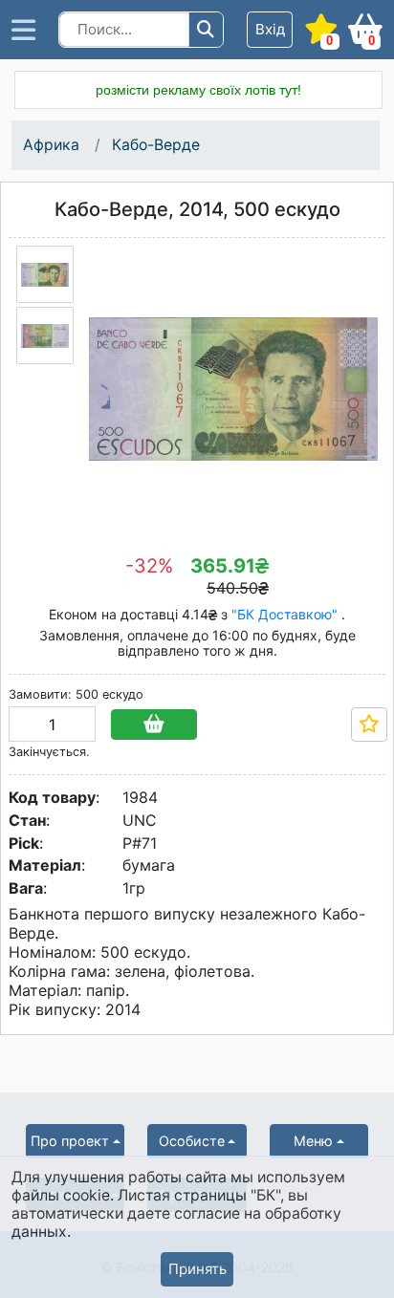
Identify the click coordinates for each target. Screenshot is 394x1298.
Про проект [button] (70, 1141)
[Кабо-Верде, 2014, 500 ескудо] (45, 274)
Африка (51, 145)
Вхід (270, 29)
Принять (197, 1269)
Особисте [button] (192, 1141)
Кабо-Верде (156, 145)
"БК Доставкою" (286, 614)
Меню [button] (313, 1141)
